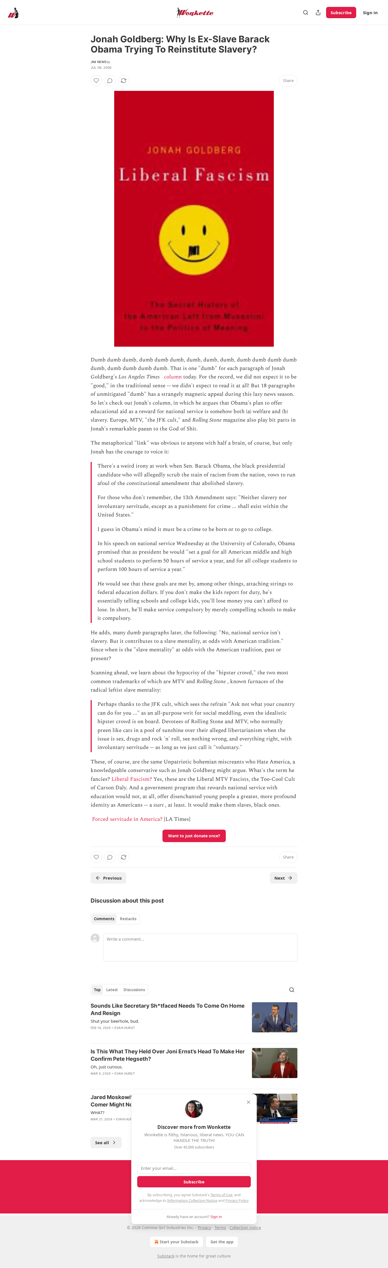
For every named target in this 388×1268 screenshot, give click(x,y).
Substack (165, 1256)
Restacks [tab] (128, 918)
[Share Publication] (318, 12)
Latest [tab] (112, 989)
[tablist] (115, 918)
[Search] (305, 12)
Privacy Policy (237, 1200)
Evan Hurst (124, 1028)
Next (279, 878)
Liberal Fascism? (131, 779)
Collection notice (245, 1227)
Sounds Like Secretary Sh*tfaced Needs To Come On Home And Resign (168, 1009)
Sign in (370, 12)
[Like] (96, 80)
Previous (112, 878)
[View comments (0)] (110, 80)
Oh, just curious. (107, 1067)
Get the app (221, 1241)
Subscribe (341, 12)
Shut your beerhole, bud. (115, 1021)
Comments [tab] (104, 918)
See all (102, 1142)
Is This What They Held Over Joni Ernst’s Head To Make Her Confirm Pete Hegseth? (168, 1055)
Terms (220, 1227)
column (173, 377)
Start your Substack (179, 1241)
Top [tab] (97, 989)
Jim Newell (100, 62)
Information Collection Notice (192, 1200)
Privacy (204, 1227)
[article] (194, 1020)
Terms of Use (221, 1194)
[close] (248, 1102)
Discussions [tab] (134, 989)
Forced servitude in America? (127, 819)
